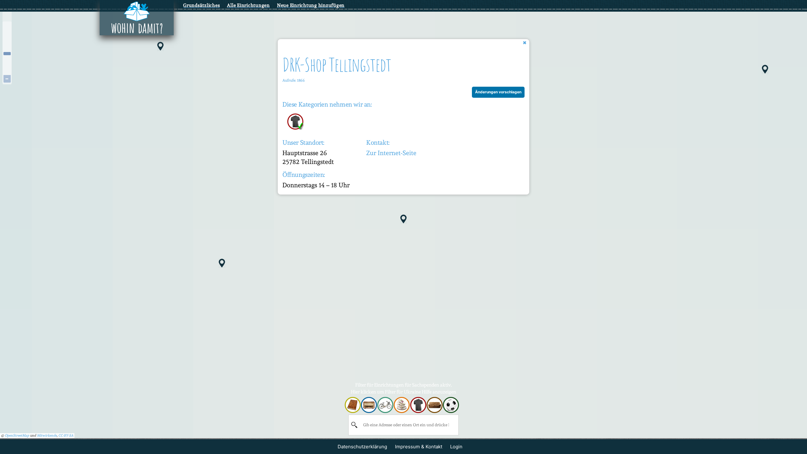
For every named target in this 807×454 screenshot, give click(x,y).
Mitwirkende (47, 436)
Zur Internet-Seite (391, 153)
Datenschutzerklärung (362, 447)
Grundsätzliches (201, 5)
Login (456, 447)
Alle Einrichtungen (248, 5)
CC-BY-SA (65, 436)
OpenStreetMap (17, 436)
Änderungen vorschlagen (498, 92)
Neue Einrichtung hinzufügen (311, 5)
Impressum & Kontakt (418, 447)
